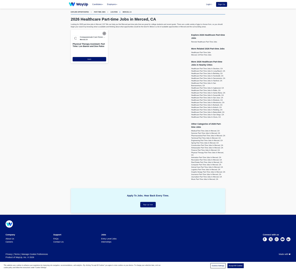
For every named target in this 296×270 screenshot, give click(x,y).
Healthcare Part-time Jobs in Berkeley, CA (206, 73)
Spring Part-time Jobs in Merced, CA (205, 143)
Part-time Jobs (99, 12)
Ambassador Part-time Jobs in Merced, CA (207, 148)
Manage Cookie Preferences (35, 254)
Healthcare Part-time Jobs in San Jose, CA (207, 98)
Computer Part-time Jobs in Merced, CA (206, 165)
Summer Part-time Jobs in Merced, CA (205, 133)
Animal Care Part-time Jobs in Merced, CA (207, 167)
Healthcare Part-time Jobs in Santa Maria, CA (208, 93)
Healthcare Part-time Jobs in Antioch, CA (206, 107)
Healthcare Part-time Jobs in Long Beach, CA (208, 71)
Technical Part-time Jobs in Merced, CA (206, 138)
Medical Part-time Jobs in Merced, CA (205, 131)
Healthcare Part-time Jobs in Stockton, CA (207, 68)
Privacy (9, 254)
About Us (10, 239)
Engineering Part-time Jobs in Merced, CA (207, 140)
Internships (106, 242)
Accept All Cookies (235, 266)
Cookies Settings (218, 266)
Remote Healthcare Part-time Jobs (204, 42)
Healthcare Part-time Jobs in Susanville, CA (207, 95)
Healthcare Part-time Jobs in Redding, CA (206, 110)
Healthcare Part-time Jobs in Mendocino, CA (207, 102)
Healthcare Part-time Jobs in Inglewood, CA (207, 88)
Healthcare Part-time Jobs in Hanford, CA (206, 81)
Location (114, 12)
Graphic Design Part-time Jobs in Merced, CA (208, 172)
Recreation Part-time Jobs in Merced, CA (206, 160)
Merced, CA (127, 12)
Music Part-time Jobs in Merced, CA (204, 179)
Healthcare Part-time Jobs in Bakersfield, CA (207, 112)
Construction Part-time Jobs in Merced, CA (207, 145)
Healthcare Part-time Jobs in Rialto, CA (205, 90)
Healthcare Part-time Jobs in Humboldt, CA (207, 76)
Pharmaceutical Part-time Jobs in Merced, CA (208, 135)
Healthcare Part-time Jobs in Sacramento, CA (208, 78)
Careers (9, 242)
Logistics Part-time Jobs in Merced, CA (205, 169)
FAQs (56, 239)
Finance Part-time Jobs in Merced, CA (205, 150)
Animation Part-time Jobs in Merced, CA (206, 157)
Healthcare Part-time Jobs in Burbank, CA (206, 105)
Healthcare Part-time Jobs (201, 52)
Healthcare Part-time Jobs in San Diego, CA (207, 115)
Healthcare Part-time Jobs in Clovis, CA (206, 117)
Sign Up (221, 4)
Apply (89, 59)
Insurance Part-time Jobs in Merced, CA (206, 174)
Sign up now (148, 205)
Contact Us (58, 242)
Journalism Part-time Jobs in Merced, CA (206, 177)
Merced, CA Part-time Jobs (201, 55)
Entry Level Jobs (109, 239)
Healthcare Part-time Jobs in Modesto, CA (207, 100)
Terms (17, 254)
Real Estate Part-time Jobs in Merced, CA (206, 162)
